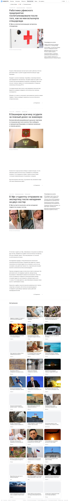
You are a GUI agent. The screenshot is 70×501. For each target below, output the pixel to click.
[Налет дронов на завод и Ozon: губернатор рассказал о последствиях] (17, 349)
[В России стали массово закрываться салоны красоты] (17, 437)
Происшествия (29, 7)
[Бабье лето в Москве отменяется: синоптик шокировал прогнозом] (35, 367)
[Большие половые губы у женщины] (35, 314)
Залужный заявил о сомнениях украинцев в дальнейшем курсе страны (51, 54)
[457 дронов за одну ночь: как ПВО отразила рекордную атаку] (52, 384)
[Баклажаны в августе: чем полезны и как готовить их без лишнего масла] (52, 419)
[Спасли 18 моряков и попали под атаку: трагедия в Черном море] (17, 490)
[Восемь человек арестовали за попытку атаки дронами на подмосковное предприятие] (52, 314)
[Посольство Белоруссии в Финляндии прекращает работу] (17, 384)
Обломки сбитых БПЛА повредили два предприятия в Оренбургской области (51, 200)
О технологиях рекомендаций (31, 500)
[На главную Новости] (5, 1)
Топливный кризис (27, 4)
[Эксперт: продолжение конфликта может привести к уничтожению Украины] (17, 419)
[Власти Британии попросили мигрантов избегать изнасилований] (35, 402)
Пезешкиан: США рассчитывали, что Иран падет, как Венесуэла (52, 206)
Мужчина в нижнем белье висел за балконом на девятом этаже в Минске (51, 209)
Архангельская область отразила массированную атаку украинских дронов (51, 203)
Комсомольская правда (21, 7)
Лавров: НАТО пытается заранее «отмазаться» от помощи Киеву (51, 45)
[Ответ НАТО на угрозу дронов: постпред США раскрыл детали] (35, 490)
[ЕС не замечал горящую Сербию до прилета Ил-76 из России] (35, 437)
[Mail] (1, 1)
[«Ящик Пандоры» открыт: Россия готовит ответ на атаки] (35, 419)
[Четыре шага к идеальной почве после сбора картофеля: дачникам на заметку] (52, 490)
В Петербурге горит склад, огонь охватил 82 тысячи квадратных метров (51, 197)
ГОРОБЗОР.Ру (18, 111)
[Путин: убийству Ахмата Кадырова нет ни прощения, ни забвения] (35, 384)
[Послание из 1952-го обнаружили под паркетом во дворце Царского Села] (17, 367)
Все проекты (14, 500)
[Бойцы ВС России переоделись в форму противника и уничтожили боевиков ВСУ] (52, 472)
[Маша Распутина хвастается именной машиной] (17, 472)
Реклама (9, 500)
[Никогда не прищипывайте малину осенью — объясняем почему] (17, 402)
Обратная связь (60, 500)
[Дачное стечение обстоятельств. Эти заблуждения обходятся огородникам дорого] (17, 455)
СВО (20, 4)
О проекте (24, 500)
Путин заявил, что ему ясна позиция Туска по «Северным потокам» (52, 48)
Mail (1, 500)
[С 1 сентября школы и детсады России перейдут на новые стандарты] (35, 349)
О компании (5, 500)
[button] (26, 38)
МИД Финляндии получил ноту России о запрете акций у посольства (51, 51)
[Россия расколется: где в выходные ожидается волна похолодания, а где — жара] (35, 332)
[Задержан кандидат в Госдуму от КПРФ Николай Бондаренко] (17, 314)
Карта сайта (66, 500)
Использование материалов (52, 500)
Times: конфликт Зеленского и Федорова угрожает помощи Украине (52, 57)
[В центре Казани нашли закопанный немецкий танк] (52, 402)
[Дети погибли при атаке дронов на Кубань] (52, 332)
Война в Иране (14, 4)
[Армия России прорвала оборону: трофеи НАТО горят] (52, 367)
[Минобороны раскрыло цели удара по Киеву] (52, 455)
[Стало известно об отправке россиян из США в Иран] (52, 437)
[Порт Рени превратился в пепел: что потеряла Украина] (17, 332)
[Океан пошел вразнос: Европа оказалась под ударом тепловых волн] (52, 349)
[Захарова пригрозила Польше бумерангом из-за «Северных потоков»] (35, 455)
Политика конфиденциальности (42, 500)
